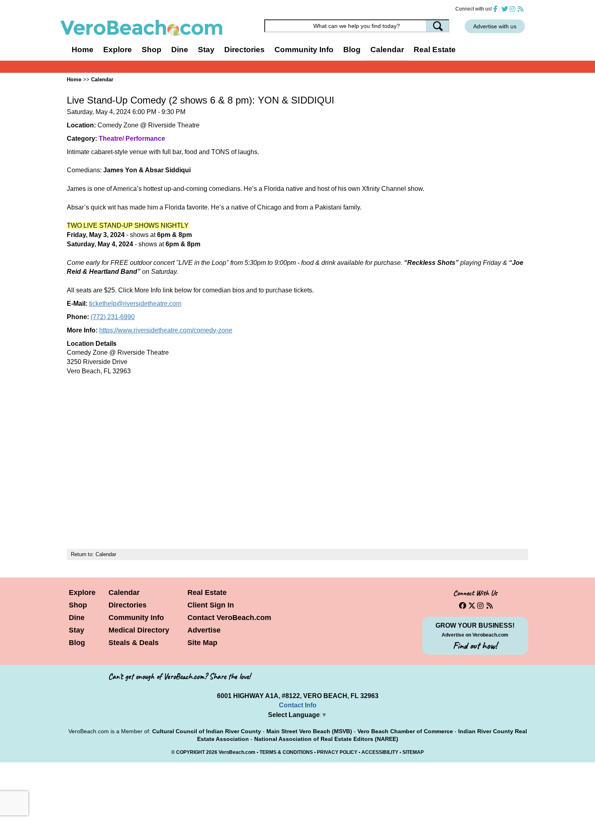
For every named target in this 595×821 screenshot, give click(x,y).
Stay (76, 630)
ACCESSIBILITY (379, 752)
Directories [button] (244, 49)
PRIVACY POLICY (337, 752)
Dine (179, 49)
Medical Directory (138, 630)
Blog (352, 49)
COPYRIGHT (190, 752)
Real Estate (435, 49)
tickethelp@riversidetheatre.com (135, 303)
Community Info (136, 618)
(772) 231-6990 (113, 316)
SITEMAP (413, 752)
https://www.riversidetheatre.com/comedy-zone (165, 330)
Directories (127, 605)
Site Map (202, 643)
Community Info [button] (304, 49)
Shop (78, 605)
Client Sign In (210, 605)
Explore (82, 592)
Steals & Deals (133, 643)
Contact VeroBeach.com (229, 618)
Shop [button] (152, 49)
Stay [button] (206, 49)
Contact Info (298, 705)
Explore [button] (117, 49)
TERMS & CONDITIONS (286, 752)
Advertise (204, 630)
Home (83, 49)
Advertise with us (494, 26)
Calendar (387, 49)
